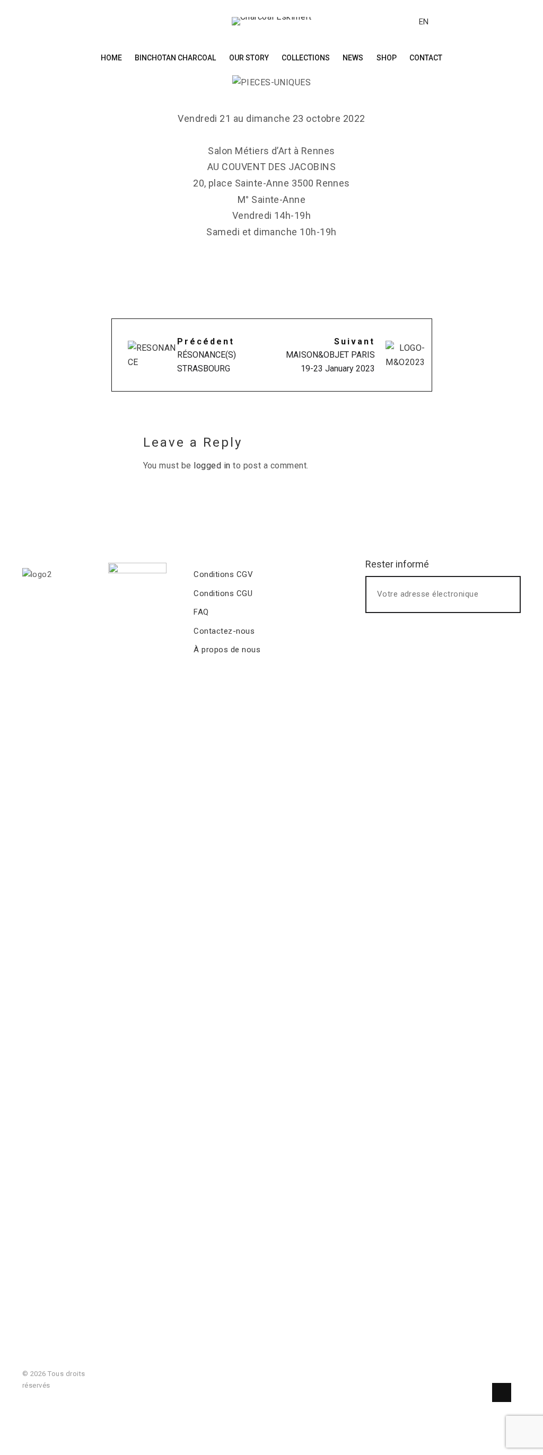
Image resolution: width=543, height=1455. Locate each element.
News (353, 58)
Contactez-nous (224, 631)
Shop (386, 58)
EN (423, 21)
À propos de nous (227, 649)
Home (111, 58)
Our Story (249, 58)
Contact (425, 58)
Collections (306, 58)
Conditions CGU (223, 593)
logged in (212, 465)
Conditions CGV (223, 574)
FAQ (201, 612)
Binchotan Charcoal (175, 58)
